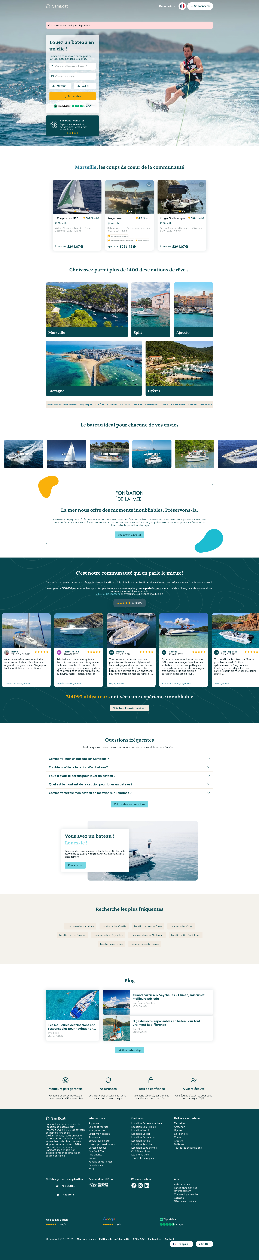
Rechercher (74, 96)
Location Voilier (140, 1133)
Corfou (99, 404)
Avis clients (95, 1154)
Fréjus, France (116, 683)
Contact (179, 1197)
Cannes (192, 404)
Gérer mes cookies (185, 1201)
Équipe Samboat (147, 1003)
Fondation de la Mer (100, 1161)
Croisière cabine (140, 1151)
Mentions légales (86, 1239)
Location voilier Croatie (114, 926)
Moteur (61, 86)
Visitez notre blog (130, 1050)
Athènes (112, 404)
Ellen (56, 1033)
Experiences (96, 1165)
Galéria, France (221, 683)
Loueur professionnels (102, 1144)
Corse (164, 404)
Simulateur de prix (99, 1140)
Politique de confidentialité (114, 1239)
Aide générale (182, 1184)
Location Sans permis (144, 1147)
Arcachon (206, 404)
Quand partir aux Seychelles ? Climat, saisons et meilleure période (169, 997)
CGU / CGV (138, 1239)
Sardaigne (151, 404)
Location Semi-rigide (143, 1126)
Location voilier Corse (181, 926)
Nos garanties (97, 1130)
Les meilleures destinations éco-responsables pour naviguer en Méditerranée (72, 1028)
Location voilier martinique (80, 926)
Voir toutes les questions (129, 804)
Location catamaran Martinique (147, 935)
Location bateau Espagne (72, 935)
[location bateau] (57, 6)
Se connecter (202, 5)
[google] (109, 1219)
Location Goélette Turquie (145, 943)
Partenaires (154, 1239)
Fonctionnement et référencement (185, 1189)
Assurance (95, 1137)
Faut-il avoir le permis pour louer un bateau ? (82, 775)
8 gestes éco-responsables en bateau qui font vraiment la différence (166, 1023)
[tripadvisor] (168, 1219)
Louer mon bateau (99, 1133)
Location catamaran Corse (148, 926)
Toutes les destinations (188, 1147)
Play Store (68, 1194)
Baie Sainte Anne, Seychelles (176, 683)
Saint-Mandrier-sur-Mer (62, 404)
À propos (94, 1123)
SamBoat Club (97, 1151)
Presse (92, 1158)
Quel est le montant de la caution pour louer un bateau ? (90, 784)
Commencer (75, 865)
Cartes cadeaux (98, 1147)
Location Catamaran (143, 1137)
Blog (91, 1168)
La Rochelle (178, 404)
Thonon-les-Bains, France (17, 683)
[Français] (182, 6)
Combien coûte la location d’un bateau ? (78, 767)
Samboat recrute (98, 1126)
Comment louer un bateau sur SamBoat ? (79, 758)
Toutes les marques (142, 1158)
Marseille (85, 167)
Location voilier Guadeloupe (185, 935)
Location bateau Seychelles (108, 935)
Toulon (138, 404)
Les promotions (140, 1154)
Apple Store (68, 1185)
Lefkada (125, 404)
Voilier (85, 86)
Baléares (179, 1144)
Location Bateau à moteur (146, 1123)
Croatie (178, 1140)
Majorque (86, 404)
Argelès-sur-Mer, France (69, 683)
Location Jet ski (141, 1140)
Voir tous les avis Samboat (129, 708)
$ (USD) (203, 1244)
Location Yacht (140, 1130)
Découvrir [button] (165, 6)
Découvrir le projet (129, 535)
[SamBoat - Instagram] (140, 1185)
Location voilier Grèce (111, 943)
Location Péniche (141, 1144)
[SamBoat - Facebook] (134, 1185)
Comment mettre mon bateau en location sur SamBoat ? (90, 793)
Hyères (178, 1130)
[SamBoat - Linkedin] (146, 1185)
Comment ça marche (186, 1194)
